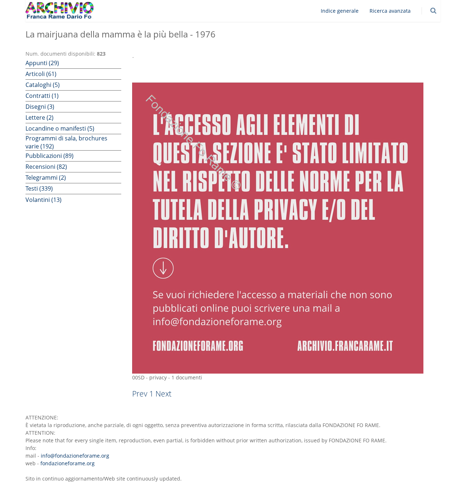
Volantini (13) (43, 200)
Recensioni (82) (46, 167)
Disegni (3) (39, 107)
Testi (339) (39, 188)
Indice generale (340, 10)
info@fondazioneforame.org (75, 455)
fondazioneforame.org (67, 463)
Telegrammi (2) (45, 178)
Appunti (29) (42, 63)
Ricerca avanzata (390, 10)
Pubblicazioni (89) (49, 156)
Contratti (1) (42, 96)
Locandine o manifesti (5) (59, 128)
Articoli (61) (40, 74)
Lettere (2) (39, 117)
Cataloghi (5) (42, 85)
